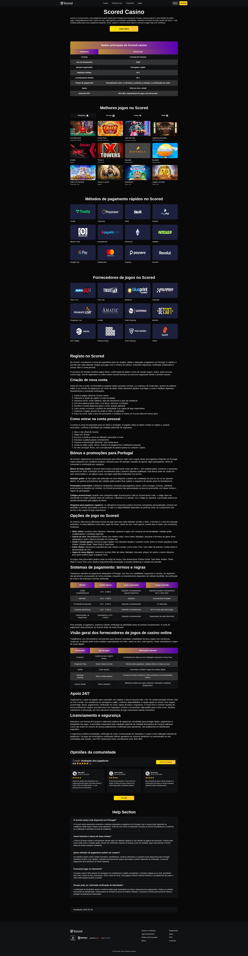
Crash (136, 115)
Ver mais (124, 798)
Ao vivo (109, 115)
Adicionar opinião (166, 762)
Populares (81, 115)
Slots (163, 115)
